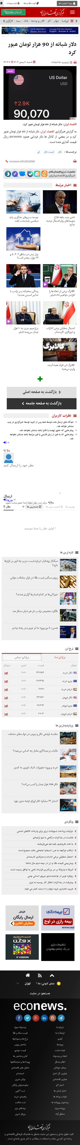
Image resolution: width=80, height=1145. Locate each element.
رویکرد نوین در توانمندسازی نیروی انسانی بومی (50, 876)
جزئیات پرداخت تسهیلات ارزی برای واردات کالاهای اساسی (45, 831)
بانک (26, 21)
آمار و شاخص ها (20, 1056)
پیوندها (60, 1045)
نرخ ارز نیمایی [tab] (22, 657)
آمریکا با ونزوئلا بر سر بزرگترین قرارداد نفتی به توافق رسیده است (42, 870)
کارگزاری (9, 21)
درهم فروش (66, 713)
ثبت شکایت (20, 1102)
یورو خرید (67, 681)
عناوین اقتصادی (60, 1079)
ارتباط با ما (60, 1033)
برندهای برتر (20, 1108)
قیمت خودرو (20, 1050)
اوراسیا (65, 21)
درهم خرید (66, 689)
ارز (38, 152)
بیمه (18, 21)
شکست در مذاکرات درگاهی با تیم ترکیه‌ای (53, 838)
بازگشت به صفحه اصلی (40, 392)
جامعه (10, 71)
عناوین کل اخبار (60, 1073)
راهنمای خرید (20, 1097)
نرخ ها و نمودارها (20, 1039)
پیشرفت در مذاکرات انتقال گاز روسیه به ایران (51, 882)
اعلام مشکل (60, 1062)
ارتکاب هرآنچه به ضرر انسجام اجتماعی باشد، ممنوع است (46, 850)
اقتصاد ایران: (70, 124)
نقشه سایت (60, 1050)
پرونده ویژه (60, 1108)
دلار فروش (67, 697)
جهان (56, 21)
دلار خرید (67, 672)
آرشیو (60, 1039)
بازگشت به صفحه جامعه (43, 403)
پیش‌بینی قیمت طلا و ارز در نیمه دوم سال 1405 (50, 863)
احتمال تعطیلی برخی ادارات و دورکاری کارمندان (50, 857)
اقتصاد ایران (47, 131)
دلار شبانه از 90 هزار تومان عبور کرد (42, 48)
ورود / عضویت (66, 3)
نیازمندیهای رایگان (20, 1085)
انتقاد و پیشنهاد (60, 1056)
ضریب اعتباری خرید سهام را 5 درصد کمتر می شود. (49, 889)
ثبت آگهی (20, 1091)
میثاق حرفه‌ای (60, 1068)
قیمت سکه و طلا (20, 1033)
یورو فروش (67, 705)
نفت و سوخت (12, 3)
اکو (49, 21)
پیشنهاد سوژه (20, 1027)
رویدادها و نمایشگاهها (20, 1062)
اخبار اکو (60, 1085)
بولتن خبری (20, 1079)
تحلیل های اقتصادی (20, 1068)
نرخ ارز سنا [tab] (60, 657)
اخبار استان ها (60, 1091)
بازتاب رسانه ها (60, 1097)
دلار (60, 152)
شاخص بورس (20, 1045)
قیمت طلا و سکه (30, 3)
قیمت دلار (49, 152)
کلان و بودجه (38, 21)
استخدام (20, 1073)
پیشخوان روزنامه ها (60, 1102)
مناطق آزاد (60, 1114)
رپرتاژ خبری (20, 1114)
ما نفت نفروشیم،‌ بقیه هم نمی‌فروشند (55, 844)
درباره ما (60, 1027)
